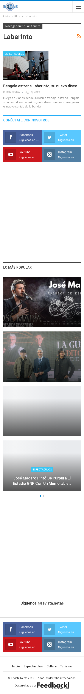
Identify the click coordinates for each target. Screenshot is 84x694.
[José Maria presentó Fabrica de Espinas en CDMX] (42, 302)
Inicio (16, 666)
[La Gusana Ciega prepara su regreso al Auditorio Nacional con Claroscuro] (42, 356)
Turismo (66, 666)
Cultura (52, 666)
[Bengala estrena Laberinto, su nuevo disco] (25, 65)
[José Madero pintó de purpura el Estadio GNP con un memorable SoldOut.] (42, 465)
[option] (42, 386)
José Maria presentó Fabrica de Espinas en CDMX (42, 317)
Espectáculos (14, 53)
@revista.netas (50, 603)
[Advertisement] (42, 212)
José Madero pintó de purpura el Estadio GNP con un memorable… (42, 481)
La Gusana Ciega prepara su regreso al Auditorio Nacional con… (42, 372)
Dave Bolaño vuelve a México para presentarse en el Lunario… (42, 426)
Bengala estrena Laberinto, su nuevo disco (40, 86)
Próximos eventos (42, 415)
